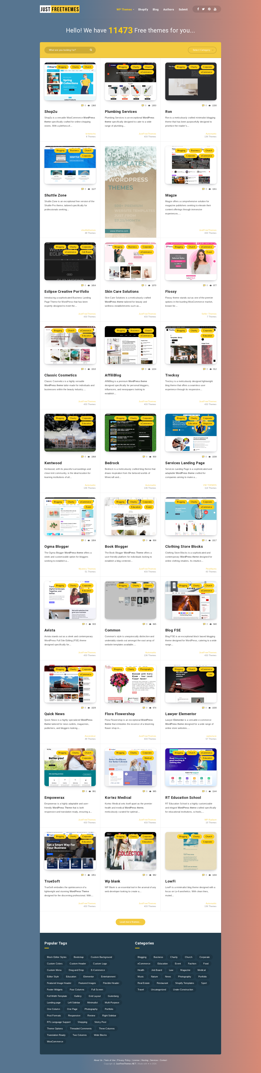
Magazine (207, 423)
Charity (75, 67)
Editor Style (53, 976)
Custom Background (101, 957)
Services (154, 1060)
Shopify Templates (184, 983)
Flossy (171, 291)
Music (141, 976)
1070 (153, 285)
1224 (153, 369)
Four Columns (77, 989)
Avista (49, 630)
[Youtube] (215, 9)
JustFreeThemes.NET (126, 1064)
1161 (214, 189)
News (168, 976)
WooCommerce (55, 1041)
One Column (53, 1009)
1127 (93, 189)
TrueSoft (52, 881)
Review (91, 1015)
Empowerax (54, 797)
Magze (171, 195)
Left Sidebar (74, 1002)
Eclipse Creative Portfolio (66, 291)
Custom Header (78, 963)
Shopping (82, 1022)
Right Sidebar (109, 1015)
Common (112, 630)
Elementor (178, 720)
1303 (153, 105)
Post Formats (54, 1015)
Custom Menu (54, 970)
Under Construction (183, 989)
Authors (168, 9)
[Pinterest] (209, 9)
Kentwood (53, 463)
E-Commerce (98, 970)
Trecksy (172, 375)
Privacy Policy (123, 1060)
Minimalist (92, 1002)
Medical (148, 758)
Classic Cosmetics (60, 375)
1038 (214, 457)
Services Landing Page (185, 463)
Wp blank (112, 881)
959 (154, 457)
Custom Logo (100, 963)
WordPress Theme (133, 552)
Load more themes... (130, 922)
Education (86, 336)
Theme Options (55, 1028)
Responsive (74, 1015)
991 (94, 791)
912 (215, 369)
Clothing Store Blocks (184, 546)
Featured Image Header (59, 983)
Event (209, 252)
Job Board (86, 252)
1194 (214, 875)
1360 (93, 105)
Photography (146, 669)
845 (154, 624)
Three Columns (107, 1028)
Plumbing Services (121, 112)
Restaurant (162, 983)
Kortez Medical (118, 797)
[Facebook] (198, 9)
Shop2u (50, 112)
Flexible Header (111, 983)
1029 (93, 708)
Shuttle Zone (55, 195)
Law (210, 674)
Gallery (78, 996)
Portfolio (109, 1009)
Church (88, 67)
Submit (183, 9)
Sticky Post (100, 1022)
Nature (154, 976)
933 (94, 624)
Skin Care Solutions (122, 291)
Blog (156, 9)
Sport (204, 983)
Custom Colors (55, 963)
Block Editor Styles (57, 957)
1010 (93, 369)
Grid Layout (95, 996)
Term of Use (109, 1060)
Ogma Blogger (56, 546)
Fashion (192, 963)
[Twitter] (203, 9)
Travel (141, 989)
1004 (93, 540)
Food (205, 963)
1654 (93, 285)
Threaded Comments (81, 1028)
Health (141, 970)
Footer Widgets (55, 989)
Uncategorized (158, 989)
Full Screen (97, 989)
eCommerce (146, 72)
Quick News (54, 714)
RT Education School (183, 797)
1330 (214, 105)
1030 (214, 708)
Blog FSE (173, 630)
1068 (93, 457)
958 (154, 540)
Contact (163, 1060)
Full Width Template (57, 996)
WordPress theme (114, 301)
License (136, 1060)
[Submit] (91, 49)
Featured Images (87, 983)
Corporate (207, 67)
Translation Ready (56, 1035)
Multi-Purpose (112, 1002)
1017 (214, 540)
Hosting (144, 1060)
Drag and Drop (76, 970)
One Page (72, 1009)
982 (154, 875)
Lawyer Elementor (181, 714)
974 (154, 708)
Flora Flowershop (120, 714)
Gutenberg (113, 996)
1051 (93, 875)
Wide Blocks (100, 1035)
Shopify (143, 9)
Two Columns (80, 1035)
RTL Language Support (59, 1022)
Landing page (54, 1002)
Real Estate (144, 983)
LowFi (170, 881)
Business (74, 150)
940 (215, 624)
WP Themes (124, 9)
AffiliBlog (113, 375)
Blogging (62, 67)
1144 (214, 791)
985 (154, 791)
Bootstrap (79, 957)
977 (215, 285)
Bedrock (112, 463)
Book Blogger (116, 546)
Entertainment (108, 976)
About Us (98, 1060)
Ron (168, 112)
